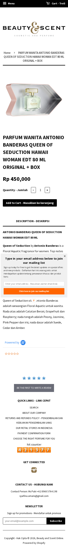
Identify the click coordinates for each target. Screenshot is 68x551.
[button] (34, 261)
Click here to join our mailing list (34, 291)
